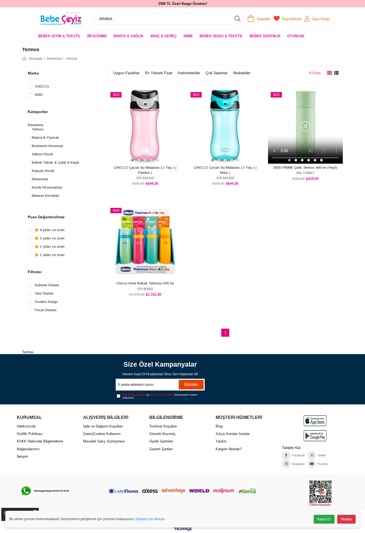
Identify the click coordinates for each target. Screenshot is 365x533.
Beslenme (35, 125)
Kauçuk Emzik (43, 171)
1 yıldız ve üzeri (51, 255)
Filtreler (35, 272)
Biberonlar (40, 179)
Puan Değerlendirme (46, 217)
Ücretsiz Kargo (46, 302)
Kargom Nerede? (229, 449)
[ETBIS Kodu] (320, 493)
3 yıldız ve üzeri (51, 238)
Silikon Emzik (42, 154)
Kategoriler (38, 112)
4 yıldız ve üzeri (51, 230)
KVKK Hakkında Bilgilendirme (40, 441)
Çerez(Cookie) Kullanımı (102, 434)
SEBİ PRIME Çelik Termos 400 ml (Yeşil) (305, 168)
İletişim (22, 457)
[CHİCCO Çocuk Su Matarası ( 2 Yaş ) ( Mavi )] (225, 126)
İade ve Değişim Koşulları (103, 426)
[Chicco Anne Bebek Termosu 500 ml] (145, 241)
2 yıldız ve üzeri (51, 247)
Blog (219, 426)
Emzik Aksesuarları (47, 187)
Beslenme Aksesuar (47, 146)
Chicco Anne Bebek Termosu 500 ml (145, 283)
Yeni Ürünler (44, 293)
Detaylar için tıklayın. (150, 519)
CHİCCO (42, 86)
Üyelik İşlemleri (161, 441)
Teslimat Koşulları (163, 426)
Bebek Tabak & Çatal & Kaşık (55, 162)
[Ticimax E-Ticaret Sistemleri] (182, 529)
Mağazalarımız (28, 449)
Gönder (191, 384)
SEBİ (39, 95)
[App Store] (315, 420)
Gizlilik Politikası (30, 434)
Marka (33, 73)
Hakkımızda (26, 426)
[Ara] (237, 18)
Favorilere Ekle (139, 153)
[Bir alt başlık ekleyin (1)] (44, 491)
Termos (38, 129)
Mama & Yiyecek (45, 138)
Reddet (346, 519)
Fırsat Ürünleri (45, 310)
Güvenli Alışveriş (162, 434)
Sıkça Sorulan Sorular (233, 434)
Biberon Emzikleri (45, 196)
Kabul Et (324, 519)
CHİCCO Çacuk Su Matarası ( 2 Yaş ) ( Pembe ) (145, 170)
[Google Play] (315, 435)
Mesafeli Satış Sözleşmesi (104, 441)
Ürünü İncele (151, 153)
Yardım (221, 441)
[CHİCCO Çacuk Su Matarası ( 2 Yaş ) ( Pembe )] (145, 126)
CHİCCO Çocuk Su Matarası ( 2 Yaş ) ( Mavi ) (225, 170)
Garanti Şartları (161, 449)
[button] (132, 160)
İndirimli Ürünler (47, 285)
